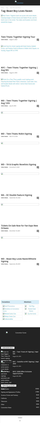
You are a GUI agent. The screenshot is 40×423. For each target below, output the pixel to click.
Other (2, 404)
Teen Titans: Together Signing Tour (18, 37)
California (4, 398)
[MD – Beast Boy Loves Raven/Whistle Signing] (20, 246)
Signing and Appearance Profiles (10, 392)
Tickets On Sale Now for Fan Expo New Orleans (19, 226)
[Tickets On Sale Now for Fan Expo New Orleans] (20, 213)
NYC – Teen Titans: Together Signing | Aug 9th (19, 68)
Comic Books (5, 389)
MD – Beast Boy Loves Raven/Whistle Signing (18, 260)
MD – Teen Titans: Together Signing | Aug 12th (19, 101)
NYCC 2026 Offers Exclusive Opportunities (22, 372)
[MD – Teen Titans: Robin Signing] (20, 121)
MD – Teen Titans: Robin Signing (16, 133)
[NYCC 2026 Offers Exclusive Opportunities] (6, 380)
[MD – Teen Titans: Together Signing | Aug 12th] (20, 88)
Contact (20, 417)
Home (2, 7)
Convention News (6, 407)
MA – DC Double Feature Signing (16, 195)
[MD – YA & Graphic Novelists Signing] (20, 152)
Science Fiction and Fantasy (9, 395)
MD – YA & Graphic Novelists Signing (18, 164)
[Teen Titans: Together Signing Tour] (20, 25)
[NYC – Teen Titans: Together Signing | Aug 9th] (20, 55)
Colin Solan (4, 39)
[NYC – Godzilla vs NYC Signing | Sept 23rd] (6, 364)
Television (4, 401)
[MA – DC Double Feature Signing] (20, 183)
